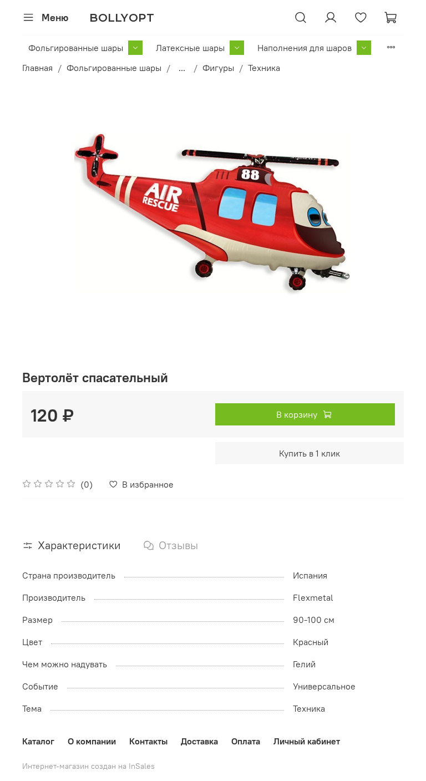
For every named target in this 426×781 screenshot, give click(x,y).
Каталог (38, 741)
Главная (37, 67)
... (182, 68)
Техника (264, 67)
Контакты (148, 741)
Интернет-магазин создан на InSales (88, 766)
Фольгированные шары (75, 47)
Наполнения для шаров (304, 47)
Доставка (199, 741)
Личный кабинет (306, 741)
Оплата (245, 741)
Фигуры (218, 67)
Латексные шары (190, 47)
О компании (92, 741)
